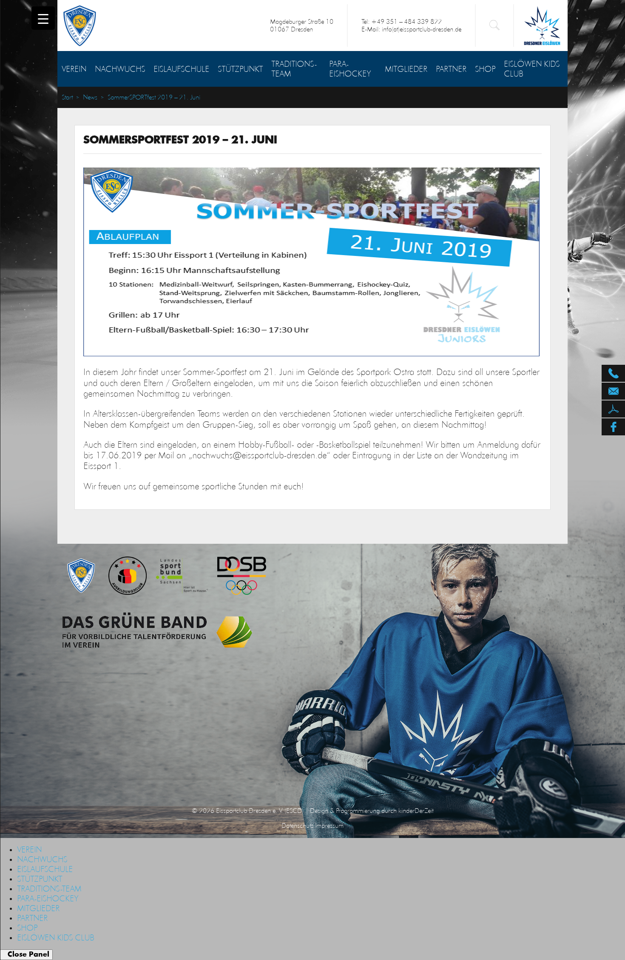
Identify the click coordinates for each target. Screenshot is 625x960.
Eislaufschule (181, 69)
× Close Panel (26, 954)
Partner (451, 69)
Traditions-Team (294, 69)
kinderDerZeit (415, 811)
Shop (485, 69)
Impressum (329, 825)
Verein (74, 69)
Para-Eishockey (350, 69)
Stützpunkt (240, 69)
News (90, 97)
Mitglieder (406, 69)
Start (67, 97)
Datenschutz (297, 825)
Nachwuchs (120, 69)
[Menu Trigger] (43, 18)
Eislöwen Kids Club (532, 69)
